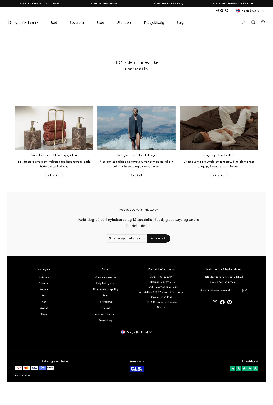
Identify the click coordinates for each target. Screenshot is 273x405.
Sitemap (162, 307)
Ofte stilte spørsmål (105, 277)
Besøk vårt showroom (106, 314)
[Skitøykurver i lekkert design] (136, 128)
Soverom (44, 283)
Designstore (22, 22)
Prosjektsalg (105, 320)
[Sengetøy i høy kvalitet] (219, 128)
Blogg (43, 314)
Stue (43, 295)
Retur (106, 295)
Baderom (44, 277)
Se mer (54, 175)
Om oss (105, 308)
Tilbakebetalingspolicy (105, 289)
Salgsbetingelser (105, 283)
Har (44, 302)
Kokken (44, 289)
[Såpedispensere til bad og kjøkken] (54, 128)
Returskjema (105, 302)
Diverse (44, 308)
